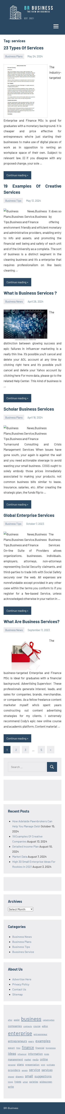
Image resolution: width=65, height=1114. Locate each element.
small (29, 1076)
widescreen (46, 1081)
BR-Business (11, 1107)
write (11, 1086)
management (15, 1059)
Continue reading (16, 175)
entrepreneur (40, 1034)
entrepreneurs (17, 1041)
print (43, 1064)
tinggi (10, 1082)
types (17, 1081)
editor (45, 1026)
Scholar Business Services (29, 409)
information (35, 1053)
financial (39, 1047)
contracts (27, 1026)
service (34, 1070)
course (36, 1026)
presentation (32, 1064)
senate (25, 1070)
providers (14, 1070)
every (31, 1041)
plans (20, 1064)
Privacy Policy (20, 984)
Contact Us (19, 989)
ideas (12, 1053)
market (27, 1059)
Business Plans (14, 56)
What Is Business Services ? (30, 293)
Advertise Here (21, 979)
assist (17, 1019)
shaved (11, 1076)
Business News (14, 301)
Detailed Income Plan (25, 846)
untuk (25, 1082)
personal (12, 1064)
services (47, 1070)
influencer (22, 1054)
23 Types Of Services (24, 47)
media (35, 1059)
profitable (51, 1064)
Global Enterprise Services (29, 515)
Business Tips (13, 200)
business (31, 1018)
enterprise (20, 1033)
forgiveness (51, 1048)
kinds (46, 1054)
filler (18, 1048)
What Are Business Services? (32, 621)
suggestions (43, 1076)
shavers (19, 1076)
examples (43, 1041)
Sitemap (17, 994)
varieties (33, 1081)
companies (15, 1026)
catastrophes (48, 1020)
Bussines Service (23, 951)
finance (28, 1047)
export (11, 1047)
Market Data (19, 856)
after (10, 1020)
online (44, 1059)
